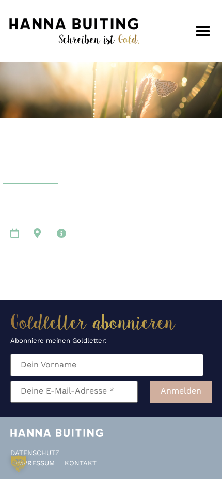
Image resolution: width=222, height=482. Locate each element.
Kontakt (81, 463)
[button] (202, 31)
